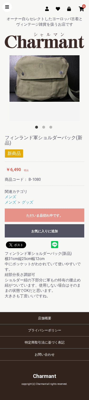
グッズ (27, 202)
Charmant (44, 376)
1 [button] (37, 128)
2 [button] (44, 128)
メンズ (10, 197)
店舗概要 (44, 318)
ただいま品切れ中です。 (44, 215)
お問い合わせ (45, 354)
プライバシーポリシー (44, 330)
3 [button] (51, 128)
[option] (44, 88)
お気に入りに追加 (44, 231)
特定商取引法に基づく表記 (45, 342)
